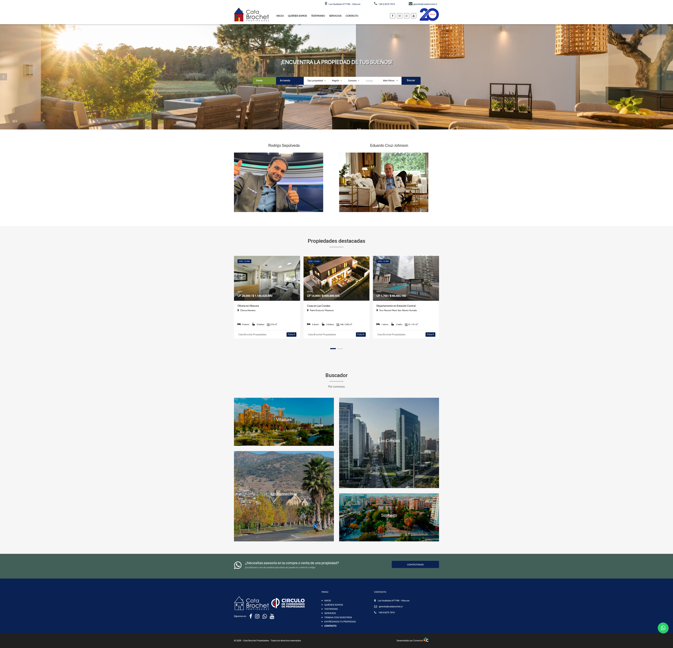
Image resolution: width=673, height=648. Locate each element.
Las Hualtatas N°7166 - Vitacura (393, 600)
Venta (259, 80)
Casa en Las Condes (318, 306)
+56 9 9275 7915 (386, 612)
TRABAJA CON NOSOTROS (338, 617)
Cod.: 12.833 (313, 261)
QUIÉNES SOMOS (297, 15)
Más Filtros (389, 80)
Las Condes (389, 440)
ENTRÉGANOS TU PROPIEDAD (340, 621)
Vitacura (284, 419)
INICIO (280, 15)
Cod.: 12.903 (383, 261)
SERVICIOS (335, 15)
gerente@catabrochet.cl (391, 606)
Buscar (411, 80)
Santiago (389, 515)
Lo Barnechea (284, 494)
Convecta (418, 640)
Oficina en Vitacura (248, 306)
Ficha (291, 334)
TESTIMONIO (318, 15)
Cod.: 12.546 (244, 261)
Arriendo (285, 80)
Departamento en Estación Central (396, 306)
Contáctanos (415, 564)
